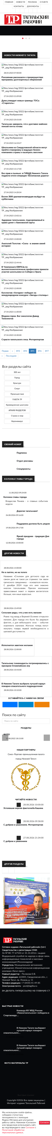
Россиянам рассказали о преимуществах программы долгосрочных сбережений (22, 78)
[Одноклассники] (35, 11)
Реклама (32, 2)
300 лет (17, 372)
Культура (17, 383)
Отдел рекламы (25, 461)
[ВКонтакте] (26, 11)
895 (32, 351)
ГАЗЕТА (7, 734)
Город (17, 378)
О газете (44, 2)
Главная (9, 2)
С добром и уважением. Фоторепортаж (23, 825)
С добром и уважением (15, 841)
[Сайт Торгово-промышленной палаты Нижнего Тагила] (26, 777)
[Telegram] (31, 11)
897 (47, 351)
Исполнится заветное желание (17, 645)
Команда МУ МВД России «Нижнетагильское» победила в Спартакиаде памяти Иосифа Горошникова (20, 916)
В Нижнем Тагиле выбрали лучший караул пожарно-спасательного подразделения (23, 684)
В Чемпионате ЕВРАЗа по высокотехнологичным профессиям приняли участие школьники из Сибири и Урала (25, 269)
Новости (20, 2)
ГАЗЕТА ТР (17, 400)
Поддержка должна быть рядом (33, 524)
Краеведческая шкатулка (17, 405)
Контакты (19, 6)
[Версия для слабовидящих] (18, 11)
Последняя (11, 356)
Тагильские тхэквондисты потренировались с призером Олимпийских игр (25, 664)
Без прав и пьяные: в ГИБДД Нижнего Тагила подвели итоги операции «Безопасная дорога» (25, 174)
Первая (5, 351)
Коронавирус (17, 421)
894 (25, 351)
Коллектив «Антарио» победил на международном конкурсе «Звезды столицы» (25, 294)
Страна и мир (17, 416)
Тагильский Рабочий (35, 1103)
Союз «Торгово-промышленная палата (26, 754)
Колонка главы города (15, 497)
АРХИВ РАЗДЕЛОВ (17, 410)
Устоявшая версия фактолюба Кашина (23, 808)
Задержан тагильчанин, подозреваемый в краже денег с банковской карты (23, 221)
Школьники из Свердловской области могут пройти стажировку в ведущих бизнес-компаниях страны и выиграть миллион (24, 150)
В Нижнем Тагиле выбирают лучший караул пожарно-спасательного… (24, 1030)
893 (18, 351)
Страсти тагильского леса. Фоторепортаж (23, 339)
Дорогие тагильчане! (27, 511)
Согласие (30, 1128)
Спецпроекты (24, 469)
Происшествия (17, 394)
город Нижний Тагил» (26, 759)
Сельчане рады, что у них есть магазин (21, 612)
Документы (33, 6)
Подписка (22, 453)
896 (40, 351)
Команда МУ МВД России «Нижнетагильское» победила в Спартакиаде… (26, 1013)
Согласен (44, 1122)
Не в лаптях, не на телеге (14, 572)
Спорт (17, 389)
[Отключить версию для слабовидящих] (22, 11)
